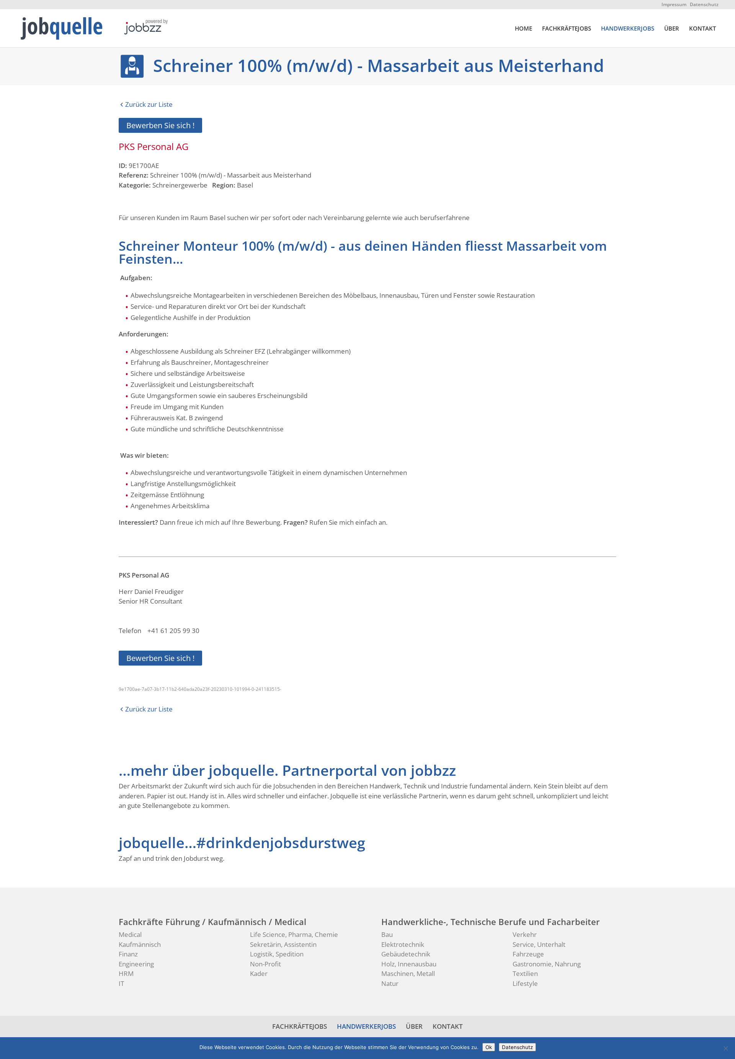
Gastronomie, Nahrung (547, 963)
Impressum (674, 4)
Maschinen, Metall (408, 973)
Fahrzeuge (528, 954)
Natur (390, 983)
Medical (130, 934)
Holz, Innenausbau (408, 963)
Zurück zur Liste (149, 104)
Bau (387, 934)
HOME (523, 29)
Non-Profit (265, 963)
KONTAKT (702, 29)
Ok (488, 1047)
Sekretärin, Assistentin (283, 944)
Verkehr (525, 934)
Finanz (128, 954)
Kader (259, 973)
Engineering (136, 963)
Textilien (525, 973)
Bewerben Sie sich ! (160, 125)
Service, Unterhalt (539, 944)
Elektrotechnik (402, 944)
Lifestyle (525, 983)
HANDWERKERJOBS (627, 29)
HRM (126, 973)
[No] (725, 1048)
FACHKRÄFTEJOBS (566, 29)
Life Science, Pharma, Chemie (294, 934)
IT (121, 983)
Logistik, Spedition (277, 954)
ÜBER (671, 29)
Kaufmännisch (140, 944)
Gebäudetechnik (405, 954)
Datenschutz (704, 4)
